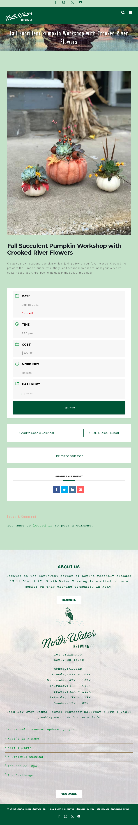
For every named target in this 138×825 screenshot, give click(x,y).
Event (28, 394)
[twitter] (72, 816)
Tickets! (27, 373)
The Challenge (20, 775)
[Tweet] (64, 489)
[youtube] (78, 816)
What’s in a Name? (24, 738)
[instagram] (65, 816)
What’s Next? (19, 748)
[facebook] (59, 816)
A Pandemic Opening (25, 757)
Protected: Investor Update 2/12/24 (41, 729)
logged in (42, 526)
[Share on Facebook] (56, 489)
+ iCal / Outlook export (104, 433)
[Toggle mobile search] (123, 12)
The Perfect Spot (23, 766)
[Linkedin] (72, 489)
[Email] (80, 489)
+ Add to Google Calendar (36, 433)
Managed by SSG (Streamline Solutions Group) (104, 809)
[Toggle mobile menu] (131, 12)
